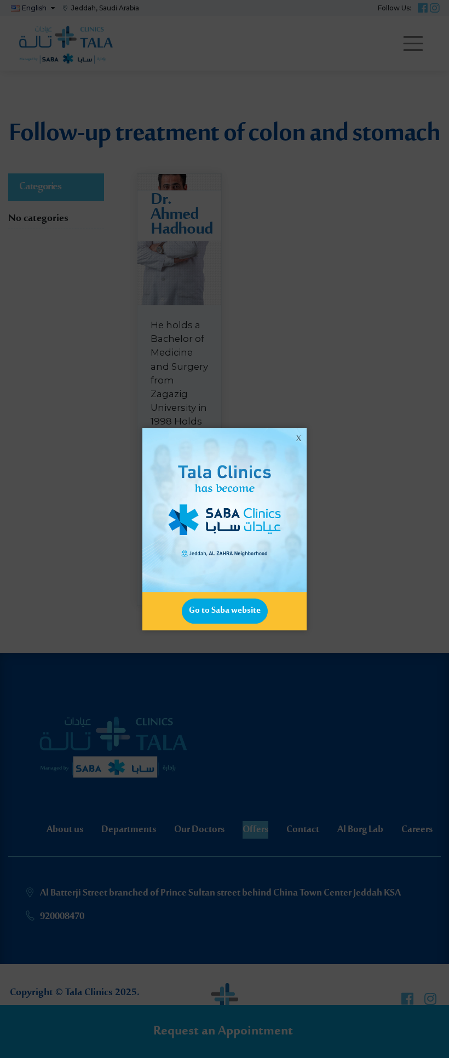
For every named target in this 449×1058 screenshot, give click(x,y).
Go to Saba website (225, 610)
